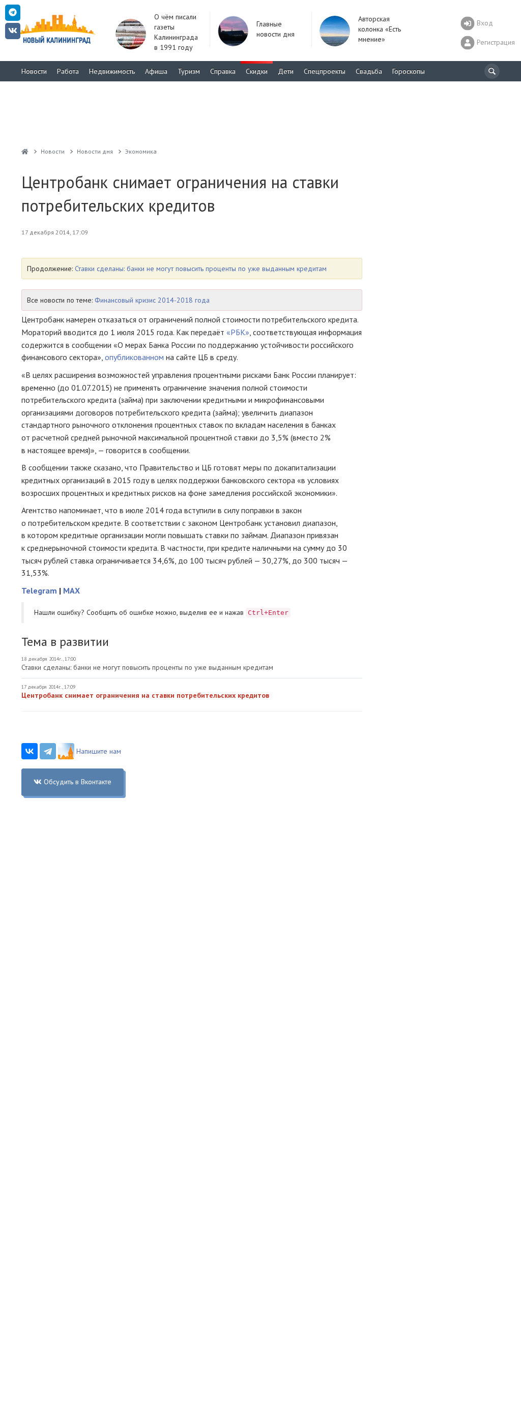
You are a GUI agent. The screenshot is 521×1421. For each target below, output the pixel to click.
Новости (34, 71)
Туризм (189, 71)
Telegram (39, 590)
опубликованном (134, 357)
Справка (223, 71)
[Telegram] (48, 751)
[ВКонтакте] (29, 751)
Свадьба (369, 71)
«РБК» (237, 332)
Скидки (257, 71)
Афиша (156, 71)
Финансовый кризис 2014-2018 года (152, 300)
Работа (68, 71)
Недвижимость (112, 71)
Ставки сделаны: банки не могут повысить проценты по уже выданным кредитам (201, 268)
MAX (71, 590)
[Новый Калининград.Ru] (24, 151)
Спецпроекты (324, 71)
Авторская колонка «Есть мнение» (379, 29)
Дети (286, 71)
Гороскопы (408, 71)
